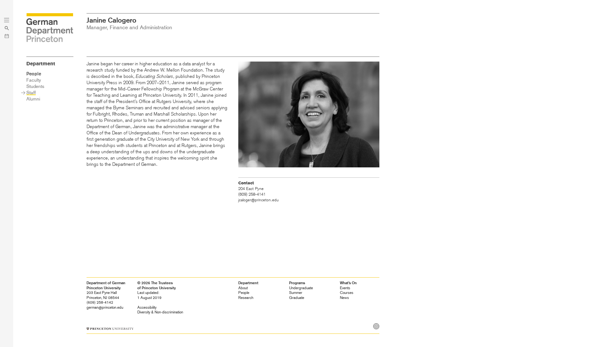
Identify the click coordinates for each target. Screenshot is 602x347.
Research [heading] (245, 297)
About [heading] (243, 288)
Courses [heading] (346, 292)
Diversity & (160, 312)
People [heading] (243, 292)
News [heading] (344, 297)
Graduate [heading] (296, 297)
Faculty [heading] (33, 80)
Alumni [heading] (33, 99)
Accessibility (146, 307)
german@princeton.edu (105, 307)
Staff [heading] (31, 92)
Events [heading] (345, 288)
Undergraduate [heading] (301, 288)
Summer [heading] (295, 292)
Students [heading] (35, 86)
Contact (246, 183)
